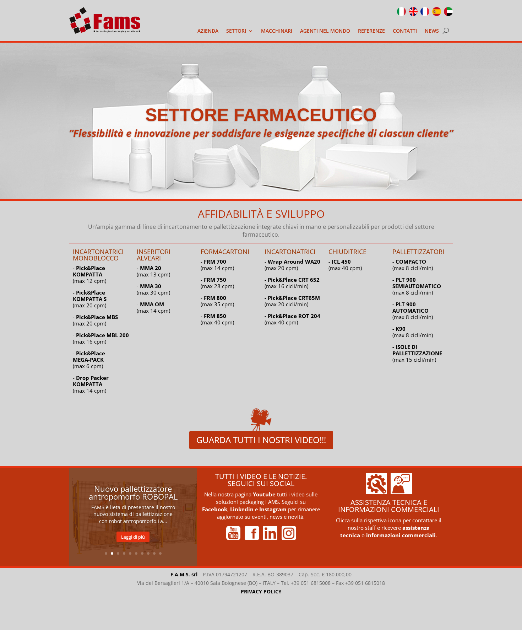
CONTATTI (405, 31)
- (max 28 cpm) (217, 283)
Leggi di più (133, 537)
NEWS (432, 31)
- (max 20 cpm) (90, 299)
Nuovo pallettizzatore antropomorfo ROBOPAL (133, 492)
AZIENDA (207, 31)
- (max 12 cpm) (89, 274)
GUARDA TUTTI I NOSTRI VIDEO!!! (261, 440)
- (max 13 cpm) (153, 271)
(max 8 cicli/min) (412, 264)
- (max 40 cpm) (217, 319)
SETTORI (236, 31)
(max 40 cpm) (292, 319)
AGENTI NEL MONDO (325, 31)
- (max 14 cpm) (91, 384)
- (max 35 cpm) (217, 301)
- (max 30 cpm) (153, 289)
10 (160, 553)
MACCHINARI (276, 31)
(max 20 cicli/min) (292, 301)
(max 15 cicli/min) (417, 353)
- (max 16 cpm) (101, 338)
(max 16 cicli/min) (292, 283)
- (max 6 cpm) (89, 360)
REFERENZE (371, 31)
